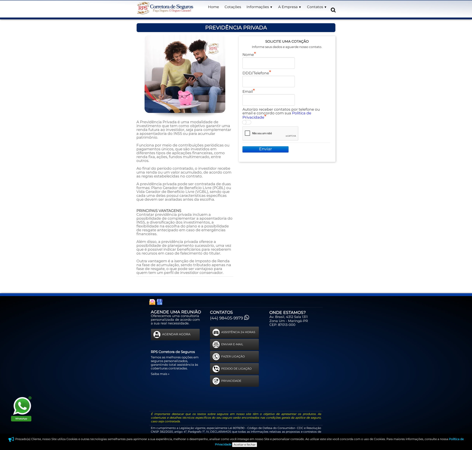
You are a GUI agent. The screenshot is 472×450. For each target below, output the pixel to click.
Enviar (265, 148)
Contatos (317, 7)
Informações (260, 7)
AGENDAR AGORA (176, 334)
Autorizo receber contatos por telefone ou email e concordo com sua (281, 113)
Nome (248, 54)
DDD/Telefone (255, 73)
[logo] (165, 8)
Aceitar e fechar (245, 444)
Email (247, 91)
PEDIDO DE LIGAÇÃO (236, 368)
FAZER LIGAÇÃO (233, 356)
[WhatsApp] (22, 406)
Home (213, 7)
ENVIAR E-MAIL (232, 344)
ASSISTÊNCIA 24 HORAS (238, 332)
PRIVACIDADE (231, 380)
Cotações (233, 7)
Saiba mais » (160, 374)
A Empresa (289, 7)
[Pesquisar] (333, 10)
